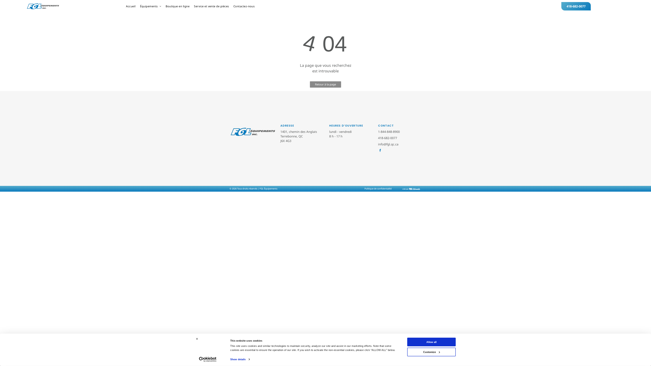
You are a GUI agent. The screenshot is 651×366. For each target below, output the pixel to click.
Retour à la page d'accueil (325, 85)
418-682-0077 (387, 138)
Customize (429, 351)
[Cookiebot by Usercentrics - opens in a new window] (208, 359)
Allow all (431, 342)
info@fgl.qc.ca (388, 144)
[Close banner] (197, 339)
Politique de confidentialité (378, 188)
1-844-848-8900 (389, 132)
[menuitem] (131, 6)
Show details (238, 359)
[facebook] (380, 150)
